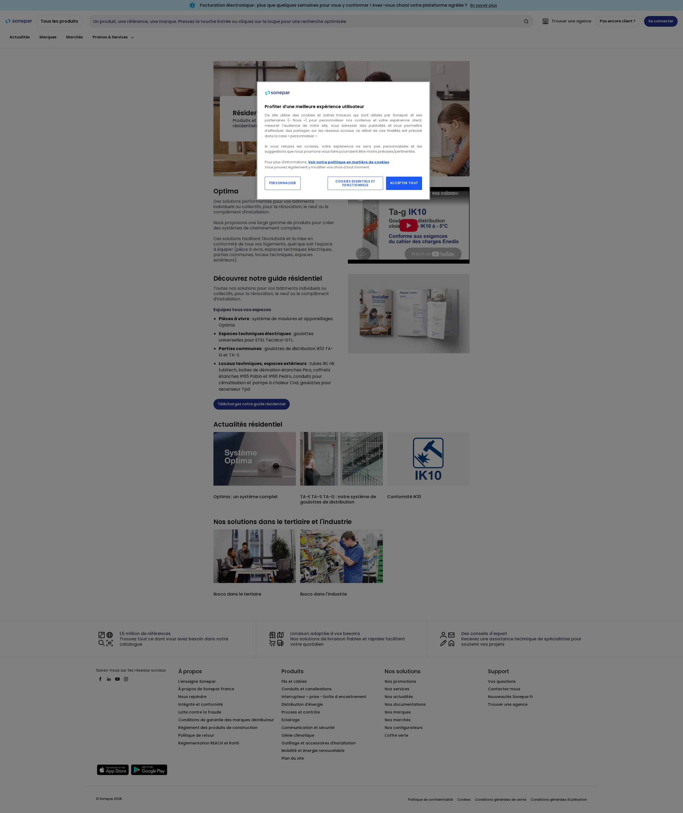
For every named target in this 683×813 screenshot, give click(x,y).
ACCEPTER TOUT (404, 183)
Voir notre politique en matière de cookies (348, 162)
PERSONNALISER (282, 183)
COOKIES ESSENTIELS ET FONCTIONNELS (355, 183)
